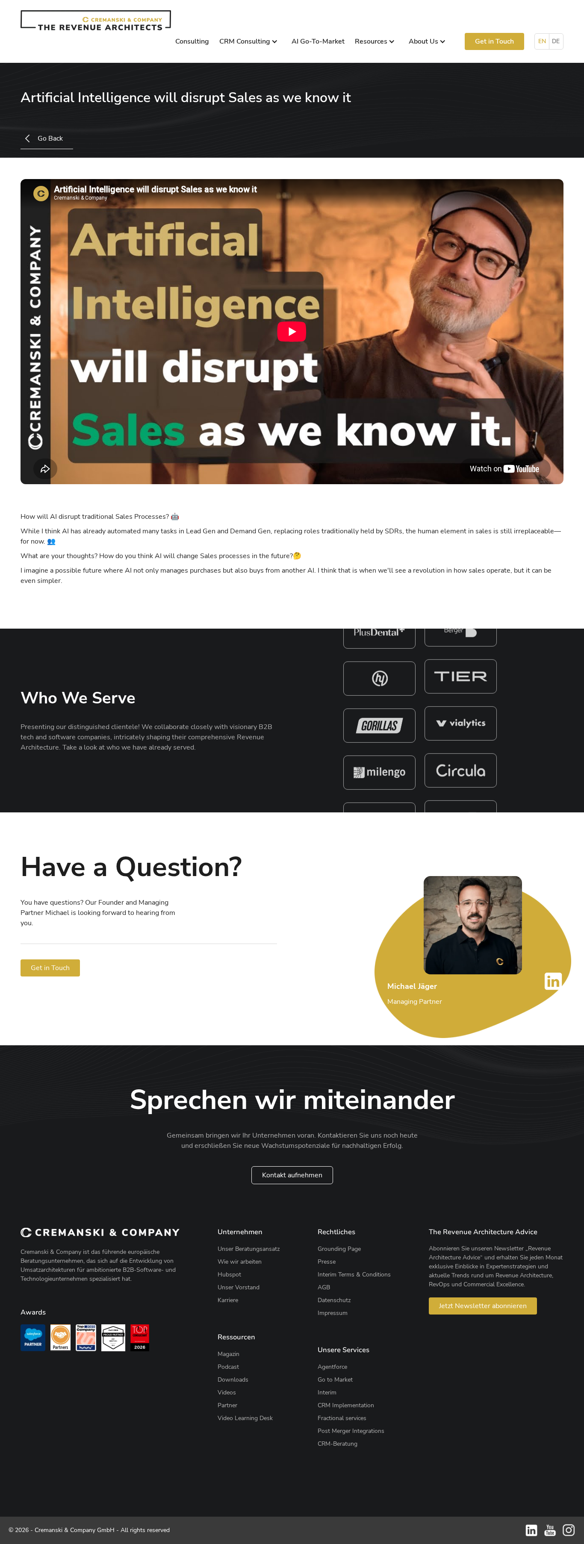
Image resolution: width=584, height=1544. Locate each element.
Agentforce (332, 1367)
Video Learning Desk (245, 1418)
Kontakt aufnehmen (292, 1175)
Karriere (228, 1300)
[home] (96, 20)
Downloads (233, 1380)
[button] (250, 41)
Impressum (333, 1313)
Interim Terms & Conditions (354, 1274)
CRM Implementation (346, 1405)
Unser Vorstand (239, 1287)
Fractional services (342, 1418)
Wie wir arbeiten (240, 1262)
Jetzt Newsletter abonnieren (483, 1306)
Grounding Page (339, 1249)
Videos (227, 1392)
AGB (324, 1287)
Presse (327, 1262)
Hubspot (229, 1274)
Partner (227, 1405)
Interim (327, 1392)
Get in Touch (494, 41)
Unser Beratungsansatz (249, 1249)
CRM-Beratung (337, 1444)
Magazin (228, 1354)
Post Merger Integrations (351, 1431)
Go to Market (335, 1380)
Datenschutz (334, 1300)
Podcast (228, 1367)
